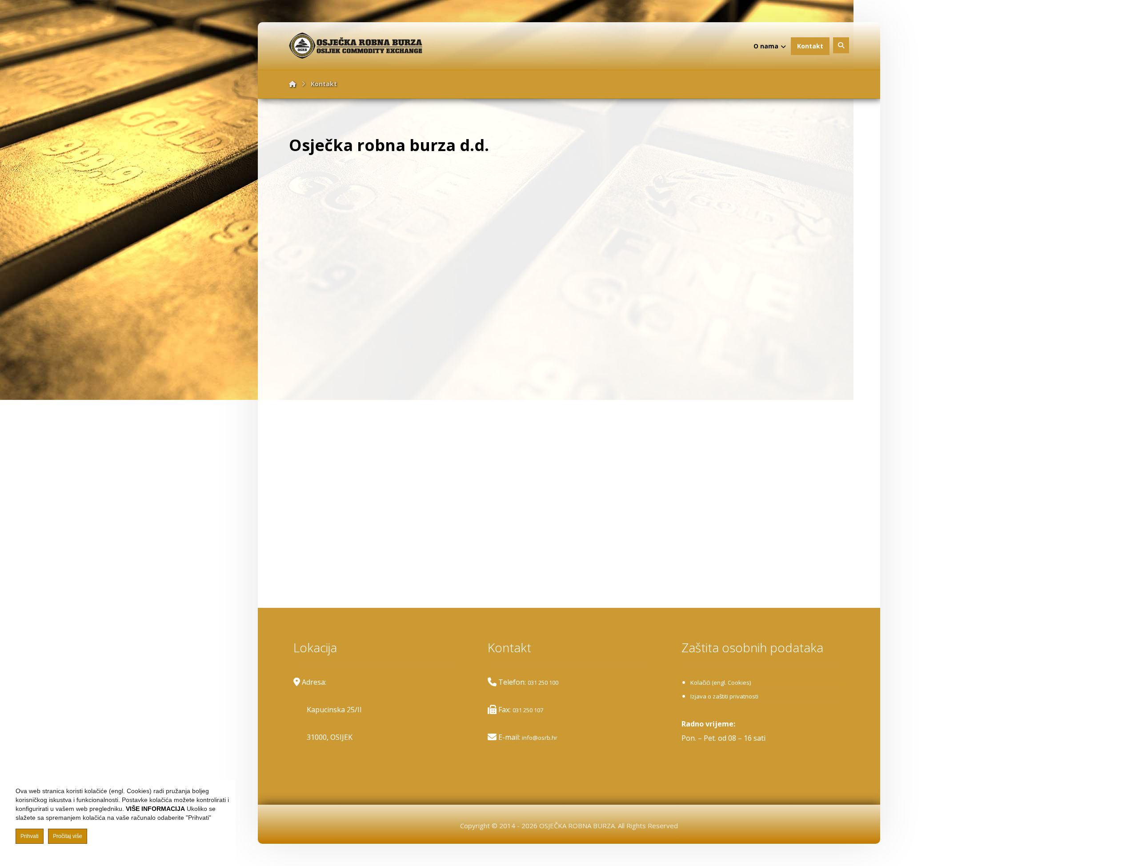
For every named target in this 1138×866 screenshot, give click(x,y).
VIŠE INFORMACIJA (155, 808)
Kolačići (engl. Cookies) (720, 682)
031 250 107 (620, 207)
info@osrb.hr (632, 234)
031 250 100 (635, 179)
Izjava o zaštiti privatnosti (724, 696)
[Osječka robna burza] (355, 44)
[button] (841, 45)
